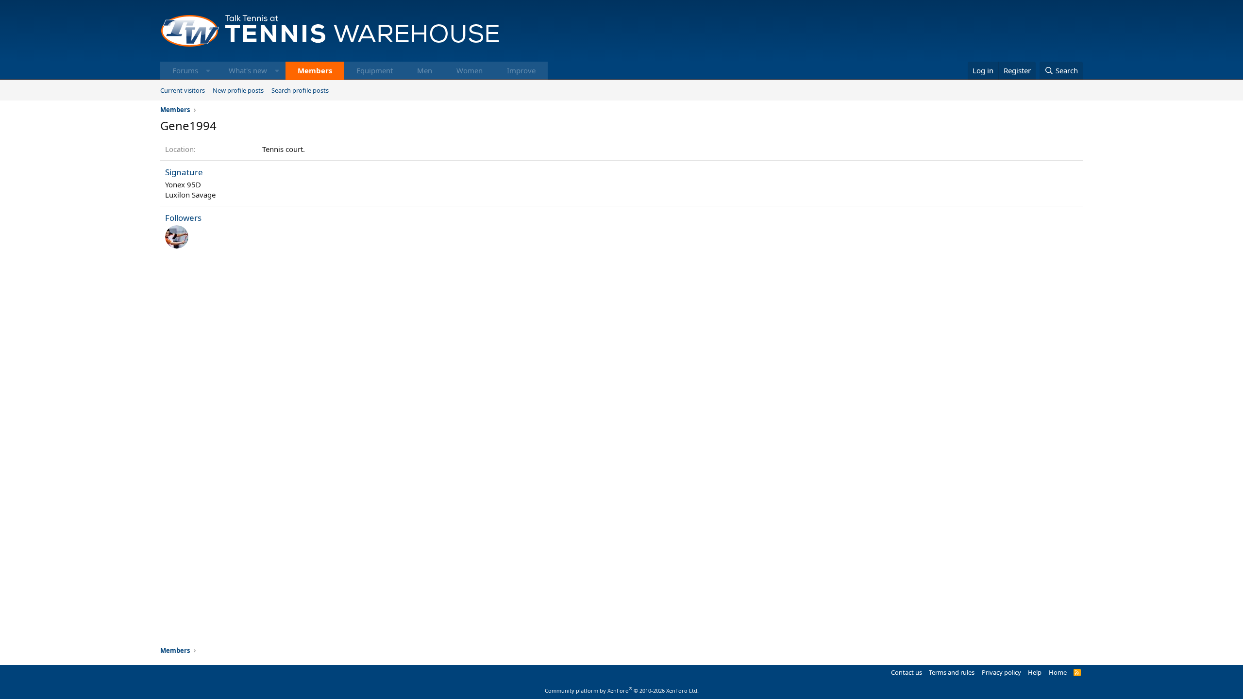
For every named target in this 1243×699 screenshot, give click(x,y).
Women (469, 70)
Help (1034, 672)
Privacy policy (1001, 672)
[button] (208, 71)
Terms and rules (951, 672)
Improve (521, 70)
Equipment (374, 70)
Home (1058, 672)
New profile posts (238, 90)
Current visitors (182, 90)
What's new (248, 70)
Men (424, 70)
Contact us (906, 672)
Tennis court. (283, 149)
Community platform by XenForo (622, 690)
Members (315, 70)
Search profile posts (300, 90)
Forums (185, 70)
